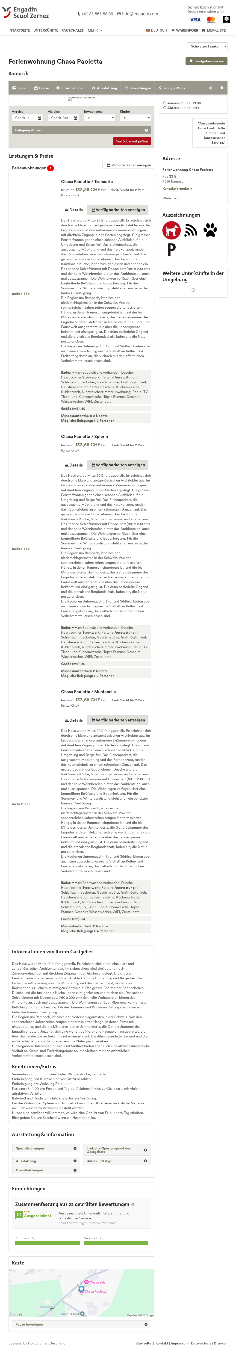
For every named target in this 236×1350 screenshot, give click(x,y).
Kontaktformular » (177, 188)
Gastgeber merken (209, 61)
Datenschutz (201, 1343)
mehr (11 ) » (21, 293)
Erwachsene (93, 111)
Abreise (54, 111)
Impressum (180, 1343)
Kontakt (162, 1343)
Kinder (125, 111)
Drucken (220, 1343)
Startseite (143, 1343)
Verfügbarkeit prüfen (132, 141)
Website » (170, 198)
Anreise (18, 111)
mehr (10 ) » (21, 804)
